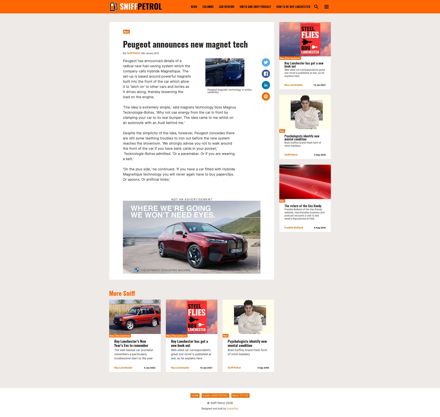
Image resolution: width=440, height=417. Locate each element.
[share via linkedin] (266, 85)
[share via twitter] (266, 62)
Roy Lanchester (123, 335)
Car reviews (226, 7)
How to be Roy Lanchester (293, 7)
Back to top (240, 395)
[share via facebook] (266, 74)
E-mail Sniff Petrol (215, 395)
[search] (316, 7)
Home (195, 395)
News (194, 7)
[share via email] (266, 96)
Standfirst (232, 408)
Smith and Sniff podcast (255, 7)
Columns (208, 7)
